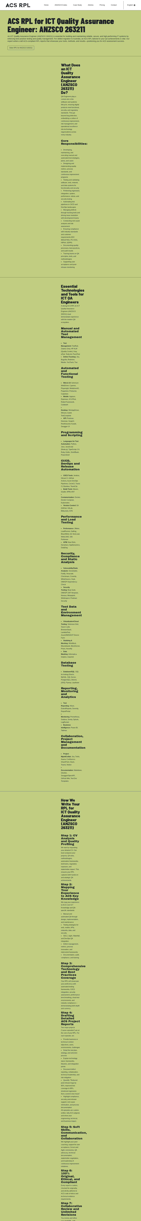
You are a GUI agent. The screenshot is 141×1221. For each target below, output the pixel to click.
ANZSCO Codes (61, 5)
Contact (114, 5)
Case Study (77, 5)
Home (46, 5)
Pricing (102, 5)
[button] (131, 5)
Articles (90, 5)
